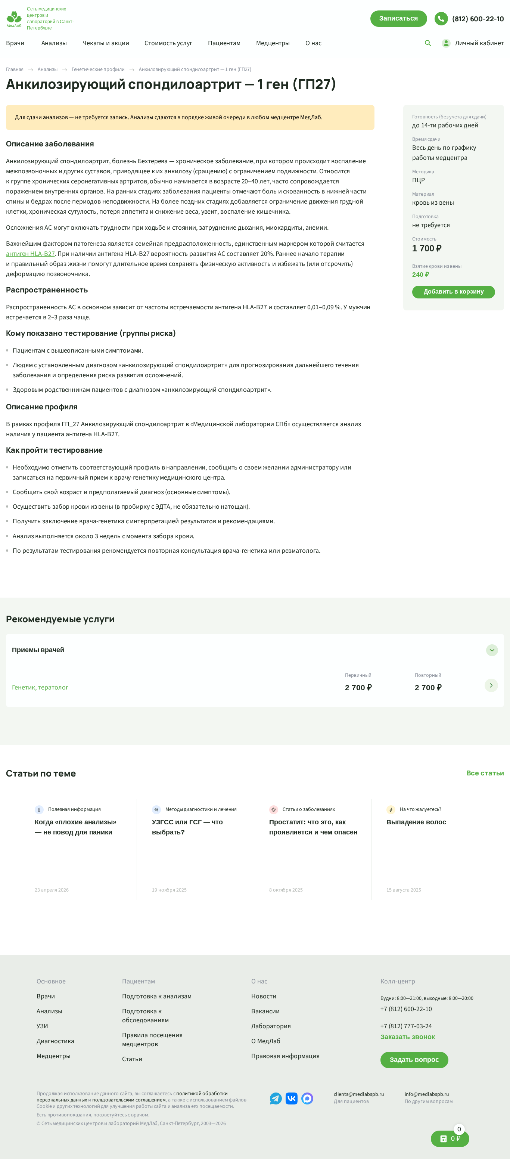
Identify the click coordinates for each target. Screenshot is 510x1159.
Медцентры (273, 43)
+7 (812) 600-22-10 (406, 1009)
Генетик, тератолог (40, 687)
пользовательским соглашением (129, 1100)
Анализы (54, 43)
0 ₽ (456, 1136)
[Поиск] (428, 43)
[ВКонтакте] (292, 1110)
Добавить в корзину (454, 291)
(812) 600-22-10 (478, 18)
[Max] (307, 1110)
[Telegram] (276, 1110)
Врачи (15, 43)
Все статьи (485, 773)
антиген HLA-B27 (30, 253)
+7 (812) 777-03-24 (406, 1026)
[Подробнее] (491, 685)
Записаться (398, 18)
